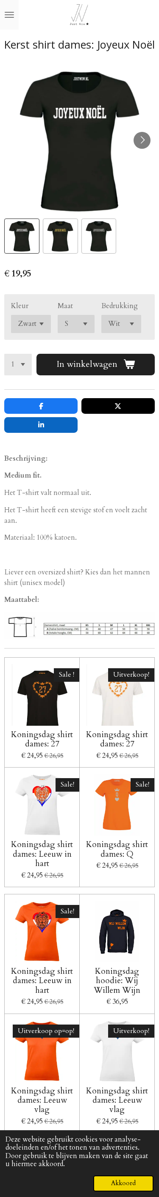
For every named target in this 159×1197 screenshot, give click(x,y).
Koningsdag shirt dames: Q (117, 849)
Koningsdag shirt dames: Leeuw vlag (42, 1100)
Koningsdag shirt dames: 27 (42, 739)
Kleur (19, 306)
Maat (65, 306)
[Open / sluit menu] (9, 15)
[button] (21, 236)
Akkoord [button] (123, 1183)
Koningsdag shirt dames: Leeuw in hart (42, 854)
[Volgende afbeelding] (142, 140)
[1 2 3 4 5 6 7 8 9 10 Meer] (18, 364)
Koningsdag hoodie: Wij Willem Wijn (117, 981)
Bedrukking (119, 306)
